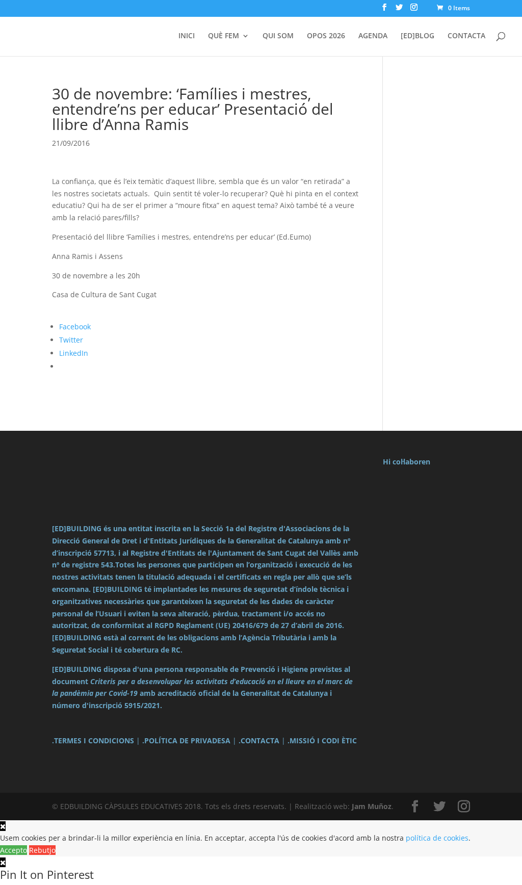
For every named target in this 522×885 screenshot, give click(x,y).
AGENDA (372, 36)
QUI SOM (278, 36)
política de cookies (437, 838)
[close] (3, 862)
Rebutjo (42, 850)
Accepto (13, 850)
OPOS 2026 (326, 36)
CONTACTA (466, 36)
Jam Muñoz (372, 806)
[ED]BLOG (417, 36)
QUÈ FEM (223, 36)
